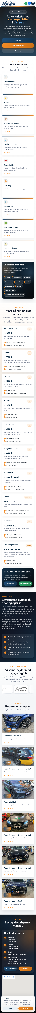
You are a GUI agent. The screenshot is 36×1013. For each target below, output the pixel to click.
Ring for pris (10, 583)
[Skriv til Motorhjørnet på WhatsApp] (25, 3)
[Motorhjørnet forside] (8, 3)
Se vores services (18, 45)
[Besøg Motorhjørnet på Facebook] (29, 3)
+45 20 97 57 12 (13, 949)
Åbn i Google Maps (11, 968)
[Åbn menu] (33, 3)
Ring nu (18, 40)
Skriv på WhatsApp (25, 583)
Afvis (10, 1008)
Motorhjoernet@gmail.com (17, 954)
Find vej (18, 51)
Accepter (25, 1008)
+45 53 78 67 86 (13, 947)
